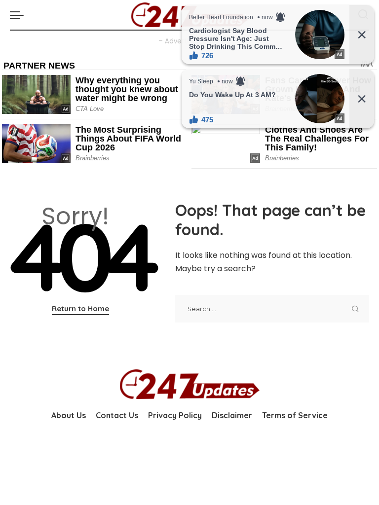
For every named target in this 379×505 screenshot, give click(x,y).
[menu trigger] (19, 15)
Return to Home (80, 308)
